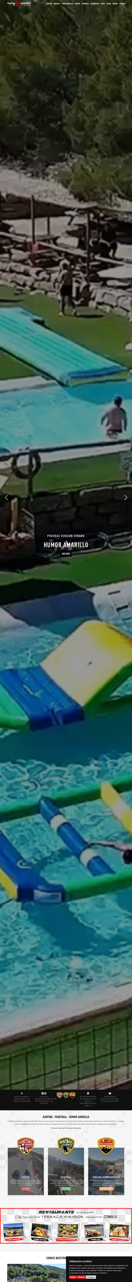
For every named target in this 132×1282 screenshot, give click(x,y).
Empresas (85, 4)
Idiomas (115, 4)
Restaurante (94, 4)
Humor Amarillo (67, 4)
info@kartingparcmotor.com (46, 1099)
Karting (49, 4)
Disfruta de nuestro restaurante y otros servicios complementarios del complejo (88, 1101)
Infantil (77, 4)
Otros (103, 4)
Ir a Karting (26, 1189)
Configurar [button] (91, 1277)
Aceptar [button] (73, 1277)
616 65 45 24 (43, 1096)
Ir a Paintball (66, 1189)
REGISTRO (122, 4)
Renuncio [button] (81, 1277)
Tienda (108, 4)
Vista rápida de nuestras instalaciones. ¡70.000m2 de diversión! (110, 1099)
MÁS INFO (66, 553)
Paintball (57, 4)
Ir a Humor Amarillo (106, 1189)
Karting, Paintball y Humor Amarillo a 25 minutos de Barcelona (22, 1099)
